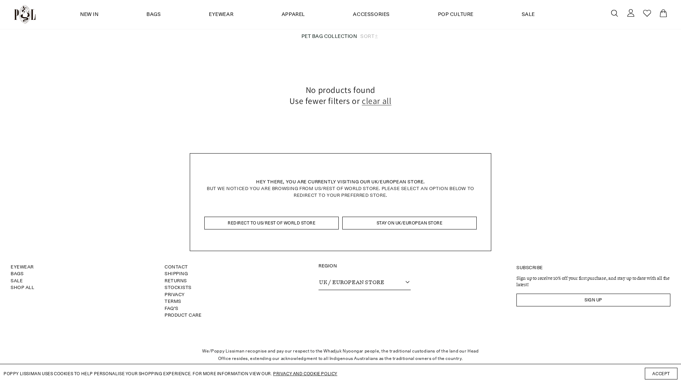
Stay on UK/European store (410, 223)
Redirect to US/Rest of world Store (271, 223)
